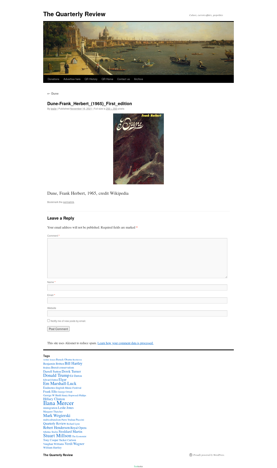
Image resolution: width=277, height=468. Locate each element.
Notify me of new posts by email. (68, 321)
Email (51, 295)
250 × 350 (111, 108)
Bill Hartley (73, 363)
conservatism (66, 367)
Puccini (80, 419)
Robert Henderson (56, 427)
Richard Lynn (73, 423)
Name (51, 282)
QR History (91, 79)
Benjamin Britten (53, 363)
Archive (138, 79)
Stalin (55, 432)
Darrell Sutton (52, 371)
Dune (53, 93)
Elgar (63, 379)
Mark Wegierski (56, 415)
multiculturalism (52, 419)
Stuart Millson (57, 435)
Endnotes (49, 388)
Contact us (123, 79)
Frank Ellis (50, 391)
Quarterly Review (54, 423)
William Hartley (52, 447)
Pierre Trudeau (68, 419)
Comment (53, 235)
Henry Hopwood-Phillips (74, 395)
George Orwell (65, 391)
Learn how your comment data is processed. (126, 343)
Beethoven (77, 359)
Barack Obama (64, 359)
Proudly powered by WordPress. (209, 454)
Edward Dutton (50, 379)
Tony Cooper (50, 440)
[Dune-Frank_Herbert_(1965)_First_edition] (138, 148)
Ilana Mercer (58, 403)
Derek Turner (71, 371)
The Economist (79, 436)
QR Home (107, 79)
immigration (50, 408)
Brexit (55, 367)
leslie (54, 108)
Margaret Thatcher (53, 411)
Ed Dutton (76, 376)
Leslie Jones (66, 407)
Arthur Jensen (49, 359)
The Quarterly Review (74, 13)
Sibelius (47, 431)
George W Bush (52, 395)
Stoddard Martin (70, 431)
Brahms (46, 367)
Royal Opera (78, 427)
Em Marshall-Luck (59, 383)
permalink (68, 202)
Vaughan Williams (53, 444)
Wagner (78, 443)
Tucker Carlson (67, 440)
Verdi (69, 443)
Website (51, 308)
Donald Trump (56, 375)
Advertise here (72, 79)
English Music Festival (68, 388)
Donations (53, 79)
